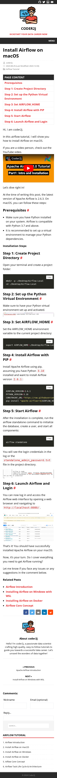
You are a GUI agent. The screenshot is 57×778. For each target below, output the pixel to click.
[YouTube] (52, 2)
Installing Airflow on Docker (24, 600)
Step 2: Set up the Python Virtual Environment (26, 96)
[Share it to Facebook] (25, 612)
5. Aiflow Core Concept (14, 761)
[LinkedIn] (48, 2)
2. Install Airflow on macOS (16, 747)
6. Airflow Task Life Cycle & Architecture (22, 766)
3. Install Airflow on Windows (17, 752)
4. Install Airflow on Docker (16, 756)
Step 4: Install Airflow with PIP (24, 110)
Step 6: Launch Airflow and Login (26, 121)
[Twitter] (44, 2)
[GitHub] (39, 2)
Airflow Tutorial (12, 69)
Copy (49, 277)
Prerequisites (13, 83)
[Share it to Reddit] (50, 612)
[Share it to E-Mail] (38, 612)
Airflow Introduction (19, 586)
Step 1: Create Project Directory (25, 88)
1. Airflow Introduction (14, 742)
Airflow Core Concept (19, 605)
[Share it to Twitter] (32, 612)
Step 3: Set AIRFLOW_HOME (22, 104)
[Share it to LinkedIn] (44, 612)
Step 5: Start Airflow (18, 116)
